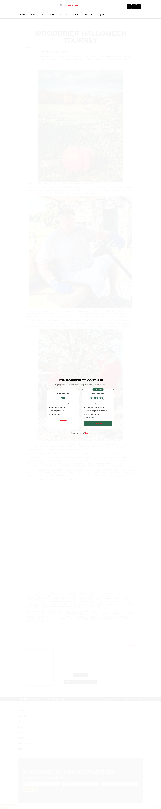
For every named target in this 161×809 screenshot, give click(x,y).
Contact (116, 699)
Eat (43, 15)
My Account (137, 699)
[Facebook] (128, 6)
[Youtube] (138, 6)
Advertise (126, 699)
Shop (75, 15)
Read (52, 15)
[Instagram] (133, 6)
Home (23, 15)
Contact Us (88, 15)
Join (102, 15)
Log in (87, 433)
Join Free (63, 420)
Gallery (63, 15)
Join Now (98, 424)
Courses (34, 15)
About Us (107, 699)
